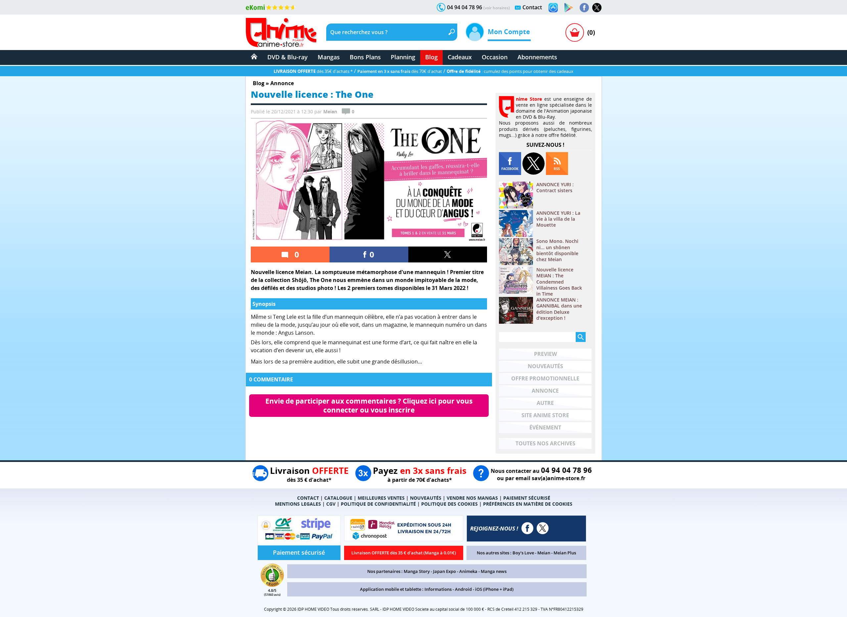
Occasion (495, 57)
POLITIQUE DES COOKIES (449, 504)
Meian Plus (565, 553)
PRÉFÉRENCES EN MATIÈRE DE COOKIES (527, 504)
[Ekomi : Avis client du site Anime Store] (272, 585)
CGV (330, 504)
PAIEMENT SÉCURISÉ (526, 498)
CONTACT (308, 498)
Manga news (494, 571)
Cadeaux (460, 57)
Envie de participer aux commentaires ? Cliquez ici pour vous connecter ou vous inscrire (369, 405)
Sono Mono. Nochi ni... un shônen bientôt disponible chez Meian (557, 250)
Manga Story (417, 571)
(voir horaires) (496, 8)
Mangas (329, 57)
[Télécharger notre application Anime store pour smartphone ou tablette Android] (568, 7)
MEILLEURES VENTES (381, 498)
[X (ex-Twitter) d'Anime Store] (543, 528)
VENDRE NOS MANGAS (472, 498)
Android (463, 589)
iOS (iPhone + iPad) (494, 589)
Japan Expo (444, 571)
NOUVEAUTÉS (425, 498)
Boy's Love (523, 553)
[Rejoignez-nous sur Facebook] (584, 7)
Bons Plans (365, 57)
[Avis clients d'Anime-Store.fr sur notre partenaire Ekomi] (271, 7)
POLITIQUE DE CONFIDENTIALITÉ (378, 504)
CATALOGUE (338, 498)
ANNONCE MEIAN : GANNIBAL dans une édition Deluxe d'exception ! (559, 309)
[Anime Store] (281, 32)
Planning (403, 57)
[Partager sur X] (447, 254)
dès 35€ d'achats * (313, 71)
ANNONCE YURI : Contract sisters (555, 188)
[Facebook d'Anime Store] (527, 528)
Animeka (468, 571)
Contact (532, 7)
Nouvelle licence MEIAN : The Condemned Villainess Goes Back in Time (559, 282)
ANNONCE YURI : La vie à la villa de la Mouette (558, 219)
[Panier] (574, 32)
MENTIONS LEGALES (298, 504)
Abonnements (537, 57)
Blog (431, 57)
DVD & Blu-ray (287, 57)
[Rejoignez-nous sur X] (597, 7)
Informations (438, 589)
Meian (543, 553)
